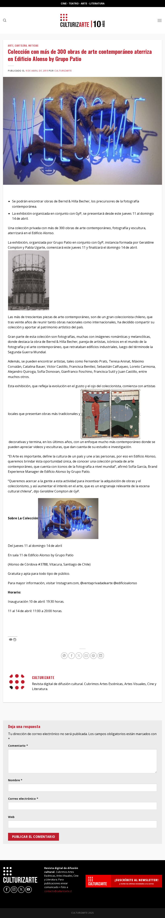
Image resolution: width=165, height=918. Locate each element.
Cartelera (21, 45)
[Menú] (159, 20)
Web (11, 817)
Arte (10, 45)
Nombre (15, 780)
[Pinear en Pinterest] (93, 655)
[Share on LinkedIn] (100, 655)
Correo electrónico (23, 799)
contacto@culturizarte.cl (58, 891)
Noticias (33, 45)
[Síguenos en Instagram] (14, 889)
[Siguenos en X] (21, 889)
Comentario (18, 745)
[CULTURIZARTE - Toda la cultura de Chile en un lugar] (82, 20)
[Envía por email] (86, 655)
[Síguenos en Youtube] (28, 889)
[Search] (4, 20)
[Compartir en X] (78, 655)
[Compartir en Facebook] (71, 655)
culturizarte (63, 70)
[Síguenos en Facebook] (6, 889)
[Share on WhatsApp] (64, 655)
